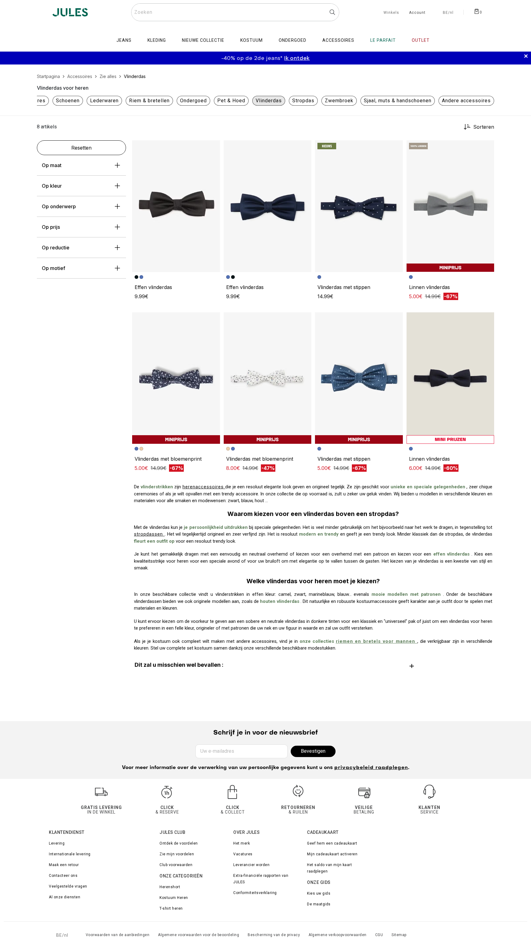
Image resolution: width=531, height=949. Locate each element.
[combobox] (235, 12)
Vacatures (243, 854)
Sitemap (399, 935)
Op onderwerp (59, 206)
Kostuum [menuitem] (251, 40)
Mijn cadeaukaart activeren (332, 854)
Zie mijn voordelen (176, 854)
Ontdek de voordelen (178, 843)
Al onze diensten (64, 897)
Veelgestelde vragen (68, 886)
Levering (57, 843)
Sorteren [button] (483, 126)
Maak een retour (64, 865)
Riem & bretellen (149, 100)
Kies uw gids (318, 893)
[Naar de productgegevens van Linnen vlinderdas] (450, 206)
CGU (379, 935)
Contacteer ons (63, 875)
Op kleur (52, 186)
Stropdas (303, 100)
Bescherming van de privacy (274, 935)
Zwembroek (339, 100)
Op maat (51, 165)
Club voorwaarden (175, 865)
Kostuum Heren (173, 898)
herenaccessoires (204, 487)
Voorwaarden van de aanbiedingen (118, 935)
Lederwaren (104, 100)
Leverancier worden (251, 865)
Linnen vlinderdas (429, 287)
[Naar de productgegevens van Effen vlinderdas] (176, 206)
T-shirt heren (171, 908)
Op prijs (51, 227)
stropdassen (149, 534)
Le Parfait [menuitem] (383, 40)
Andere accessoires (466, 100)
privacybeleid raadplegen (371, 767)
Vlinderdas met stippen (343, 287)
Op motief (53, 268)
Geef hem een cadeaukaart (332, 843)
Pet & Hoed (231, 100)
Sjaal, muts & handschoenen (397, 100)
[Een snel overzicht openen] (213, 148)
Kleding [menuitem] (157, 40)
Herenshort (169, 887)
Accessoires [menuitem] (338, 40)
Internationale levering (70, 854)
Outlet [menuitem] (421, 40)
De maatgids (319, 904)
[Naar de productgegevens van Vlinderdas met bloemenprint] (176, 378)
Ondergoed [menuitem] (292, 40)
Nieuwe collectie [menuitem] (203, 40)
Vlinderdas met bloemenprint (168, 459)
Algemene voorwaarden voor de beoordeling (198, 935)
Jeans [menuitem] (124, 40)
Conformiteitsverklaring (255, 893)
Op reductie (55, 247)
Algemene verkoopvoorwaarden (338, 935)
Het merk (241, 843)
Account (417, 13)
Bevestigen (313, 751)
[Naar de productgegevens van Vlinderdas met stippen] (359, 206)
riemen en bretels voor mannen (376, 641)
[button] (212, 147)
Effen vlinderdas (153, 287)
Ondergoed (193, 100)
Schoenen (68, 100)
